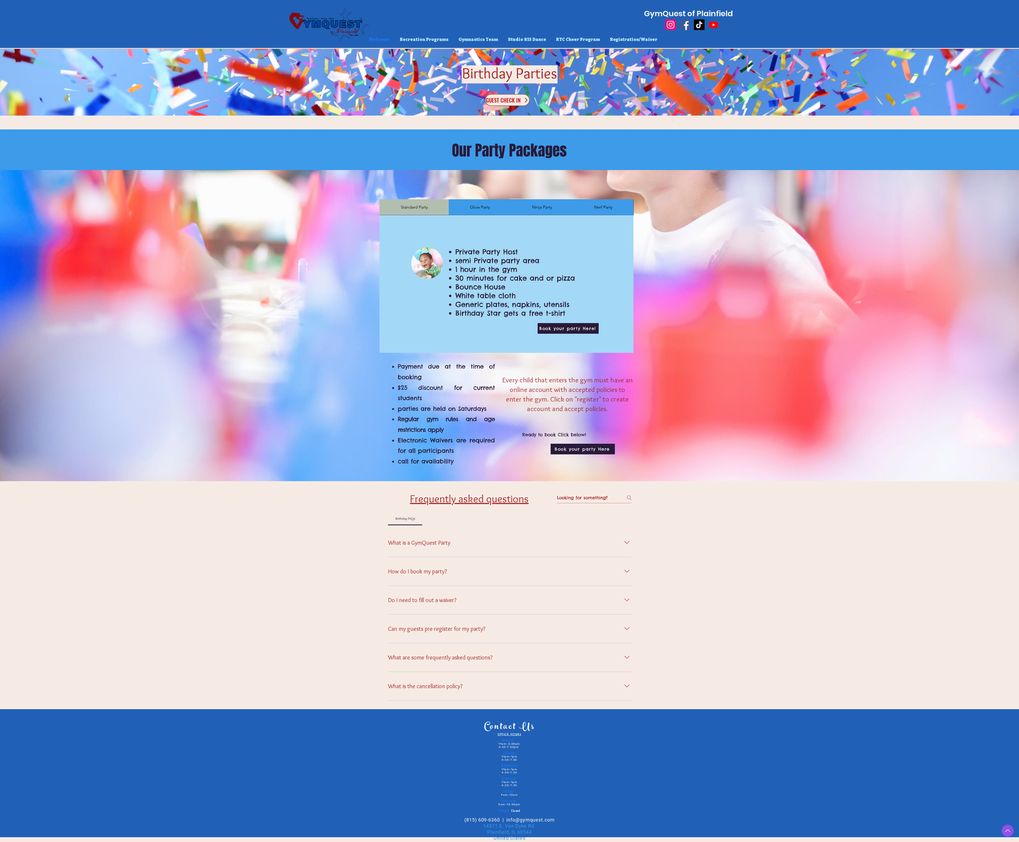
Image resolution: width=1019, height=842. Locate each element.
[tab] (414, 207)
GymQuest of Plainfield (688, 13)
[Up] (1008, 831)
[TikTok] (699, 24)
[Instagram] (670, 24)
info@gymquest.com (530, 820)
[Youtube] (713, 24)
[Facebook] (685, 24)
